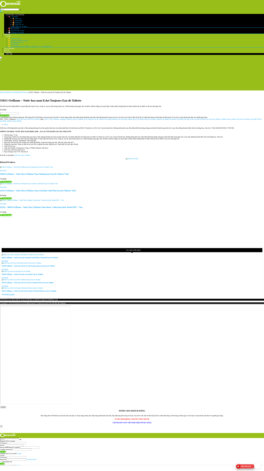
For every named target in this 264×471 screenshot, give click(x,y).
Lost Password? (31, 459)
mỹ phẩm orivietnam (169, 119)
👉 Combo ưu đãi (14, 38)
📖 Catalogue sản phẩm (16, 32)
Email (2, 445)
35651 (46, 119)
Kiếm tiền (7, 35)
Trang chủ (3, 92)
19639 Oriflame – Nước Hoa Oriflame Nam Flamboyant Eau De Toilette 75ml (34, 174)
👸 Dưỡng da (16, 22)
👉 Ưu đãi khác (13, 44)
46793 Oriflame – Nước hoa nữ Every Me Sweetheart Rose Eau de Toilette (28, 283)
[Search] (20, 9)
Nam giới (3, 170)
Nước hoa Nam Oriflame (22, 155)
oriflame (217, 119)
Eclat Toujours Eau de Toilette (94, 119)
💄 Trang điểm (17, 21)
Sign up (3, 451)
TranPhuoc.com (52, 300)
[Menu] (1, 58)
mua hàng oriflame (110, 119)
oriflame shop (225, 119)
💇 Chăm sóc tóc (18, 24)
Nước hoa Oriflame (13, 92)
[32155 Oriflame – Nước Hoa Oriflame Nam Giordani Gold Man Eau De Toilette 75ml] (29, 184)
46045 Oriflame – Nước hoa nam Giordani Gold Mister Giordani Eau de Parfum (30, 257)
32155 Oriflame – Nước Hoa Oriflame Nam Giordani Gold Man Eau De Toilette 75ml (38, 190)
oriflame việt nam (236, 119)
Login (2, 463)
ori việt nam (210, 119)
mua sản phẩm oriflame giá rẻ (127, 119)
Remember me (7, 462)
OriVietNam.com (5, 300)
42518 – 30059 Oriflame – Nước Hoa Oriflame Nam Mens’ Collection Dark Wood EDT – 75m (41, 207)
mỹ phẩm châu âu (143, 119)
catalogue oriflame (66, 119)
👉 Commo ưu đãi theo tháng (18, 40)
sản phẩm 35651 (256, 119)
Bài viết (6, 50)
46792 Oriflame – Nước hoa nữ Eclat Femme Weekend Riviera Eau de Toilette (29, 291)
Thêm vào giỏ (5, 115)
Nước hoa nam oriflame (198, 119)
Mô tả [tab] (6, 124)
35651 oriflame (54, 119)
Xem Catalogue (9, 48)
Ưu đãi (7, 36)
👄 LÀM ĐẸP (13, 17)
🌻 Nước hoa (16, 19)
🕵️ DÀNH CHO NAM (16, 31)
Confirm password (6, 449)
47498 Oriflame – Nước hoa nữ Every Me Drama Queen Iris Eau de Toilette (28, 266)
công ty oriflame (77, 119)
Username (3, 443)
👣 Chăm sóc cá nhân (19, 26)
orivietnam (246, 119)
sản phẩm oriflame (6, 121)
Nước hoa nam (24, 92)
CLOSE (3, 407)
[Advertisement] (132, 76)
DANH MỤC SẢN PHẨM (14, 15)
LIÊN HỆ (8, 54)
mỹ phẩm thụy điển (183, 119)
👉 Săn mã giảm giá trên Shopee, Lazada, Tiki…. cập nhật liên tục (30, 46)
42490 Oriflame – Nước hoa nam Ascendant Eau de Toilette (22, 274)
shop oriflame (17, 121)
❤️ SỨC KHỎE (13, 29)
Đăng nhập (7, 52)
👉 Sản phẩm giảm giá (15, 42)
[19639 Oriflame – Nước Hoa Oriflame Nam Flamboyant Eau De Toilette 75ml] (26, 167)
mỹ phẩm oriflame (156, 119)
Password (10, 447)
